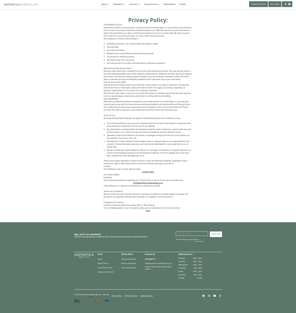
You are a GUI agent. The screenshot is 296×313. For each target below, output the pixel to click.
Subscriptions (169, 4)
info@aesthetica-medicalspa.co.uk (148, 183)
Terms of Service (131, 296)
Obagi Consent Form (106, 272)
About (100, 259)
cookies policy (148, 172)
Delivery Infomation (129, 259)
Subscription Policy (128, 268)
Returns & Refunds (128, 263)
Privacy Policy (117, 296)
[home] (21, 4)
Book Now (274, 4)
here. (148, 210)
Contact (182, 4)
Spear (91, 297)
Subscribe (216, 234)
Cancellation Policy (105, 268)
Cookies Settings (146, 296)
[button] (105, 4)
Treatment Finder (258, 4)
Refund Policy (103, 263)
